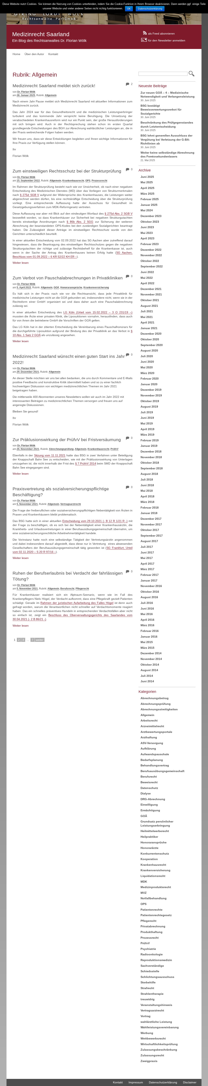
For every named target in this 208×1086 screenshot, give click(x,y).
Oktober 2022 (150, 261)
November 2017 (151, 524)
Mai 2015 (147, 642)
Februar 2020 (150, 378)
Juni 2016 (147, 608)
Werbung (147, 1033)
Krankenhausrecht (73, 180)
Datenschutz (149, 788)
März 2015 (147, 647)
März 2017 (147, 569)
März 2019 (147, 434)
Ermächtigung (150, 810)
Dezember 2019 (151, 389)
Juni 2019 (147, 417)
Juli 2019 (147, 412)
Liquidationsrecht (153, 876)
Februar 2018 (150, 507)
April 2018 (147, 496)
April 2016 (147, 619)
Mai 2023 (147, 232)
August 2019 (149, 406)
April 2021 (147, 322)
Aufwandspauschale (155, 754)
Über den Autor (34, 54)
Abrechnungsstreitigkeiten (159, 709)
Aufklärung (148, 748)
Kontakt (53, 54)
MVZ (144, 892)
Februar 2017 (150, 574)
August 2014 (149, 670)
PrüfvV (114, 449)
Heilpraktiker (149, 836)
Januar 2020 (149, 384)
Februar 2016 (150, 631)
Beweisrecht (149, 782)
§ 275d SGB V (29, 194)
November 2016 (151, 586)
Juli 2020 (147, 356)
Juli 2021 (147, 311)
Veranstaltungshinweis (156, 1005)
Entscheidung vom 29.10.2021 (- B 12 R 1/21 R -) (95, 521)
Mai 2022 (147, 277)
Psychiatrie (148, 948)
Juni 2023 (147, 227)
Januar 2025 (149, 204)
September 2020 (152, 345)
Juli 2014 (147, 675)
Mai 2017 (147, 558)
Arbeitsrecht (149, 720)
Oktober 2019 (150, 401)
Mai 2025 (147, 182)
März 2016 (147, 625)
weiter (39, 639)
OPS (87, 180)
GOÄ (56, 287)
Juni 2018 (147, 485)
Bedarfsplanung (152, 760)
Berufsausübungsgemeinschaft (162, 771)
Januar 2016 (149, 636)
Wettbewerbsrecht (153, 1038)
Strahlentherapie (152, 993)
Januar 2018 (149, 513)
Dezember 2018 (151, 451)
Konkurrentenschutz (155, 853)
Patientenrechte (151, 909)
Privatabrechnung (153, 926)
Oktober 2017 (150, 530)
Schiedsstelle (150, 971)
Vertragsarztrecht (70, 504)
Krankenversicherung (96, 287)
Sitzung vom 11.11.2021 (49, 455)
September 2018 (152, 468)
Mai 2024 (147, 210)
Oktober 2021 (150, 300)
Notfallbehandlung (154, 898)
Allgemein (50, 95)
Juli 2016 (147, 602)
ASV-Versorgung (152, 743)
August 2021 (149, 305)
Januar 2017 (149, 580)
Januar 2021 (149, 328)
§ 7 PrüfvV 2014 (85, 463)
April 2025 (147, 188)
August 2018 (149, 473)
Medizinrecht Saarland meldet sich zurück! (54, 85)
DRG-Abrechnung (153, 799)
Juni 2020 (147, 361)
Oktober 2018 (150, 462)
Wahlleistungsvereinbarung (160, 1027)
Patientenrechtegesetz (156, 915)
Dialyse (146, 793)
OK (129, 8)
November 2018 (151, 457)
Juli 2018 (147, 479)
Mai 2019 (147, 423)
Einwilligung (149, 804)
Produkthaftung (151, 932)
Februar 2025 (150, 199)
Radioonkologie (152, 954)
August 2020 (149, 350)
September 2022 (152, 266)
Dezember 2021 (151, 289)
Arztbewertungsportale (156, 731)
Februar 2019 (150, 440)
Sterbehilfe (148, 982)
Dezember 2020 (151, 333)
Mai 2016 (147, 614)
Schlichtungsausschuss (157, 977)
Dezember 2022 (151, 249)
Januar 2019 (149, 445)
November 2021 (151, 294)
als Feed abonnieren (161, 33)
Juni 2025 (147, 176)
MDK (144, 881)
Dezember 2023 (151, 216)
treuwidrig (148, 999)
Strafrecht (147, 988)
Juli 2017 (147, 546)
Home (16, 54)
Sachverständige (152, 965)
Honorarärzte (149, 847)
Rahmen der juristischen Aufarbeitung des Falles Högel (76, 602)
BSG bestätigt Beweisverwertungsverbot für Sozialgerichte (161, 109)
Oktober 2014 (150, 664)
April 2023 (147, 238)
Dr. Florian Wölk (26, 91)
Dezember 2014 (151, 653)
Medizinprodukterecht (156, 887)
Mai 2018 (147, 490)
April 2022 (147, 283)
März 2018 (147, 501)
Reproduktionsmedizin (156, 960)
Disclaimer (189, 1082)
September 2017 (152, 535)
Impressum (136, 1082)
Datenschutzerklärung (163, 1082)
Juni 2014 (147, 681)
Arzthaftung (149, 737)
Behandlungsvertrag (155, 765)
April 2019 (147, 429)
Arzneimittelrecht (152, 726)
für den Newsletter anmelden (166, 40)
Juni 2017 (147, 552)
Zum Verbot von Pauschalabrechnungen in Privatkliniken (68, 278)
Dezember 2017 (151, 518)
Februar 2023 (150, 244)
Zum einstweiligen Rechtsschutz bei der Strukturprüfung (67, 171)
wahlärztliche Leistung (156, 1021)
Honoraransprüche (71, 287)
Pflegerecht (82, 588)
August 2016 (149, 597)
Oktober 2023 (150, 221)
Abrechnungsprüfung (61, 449)
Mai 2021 (147, 317)
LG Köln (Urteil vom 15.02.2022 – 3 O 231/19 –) (97, 312)
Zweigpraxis (149, 1061)
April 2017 (147, 563)
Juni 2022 (147, 272)
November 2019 (151, 395)
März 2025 (147, 193)
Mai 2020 (147, 367)
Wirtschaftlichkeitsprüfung (159, 1044)
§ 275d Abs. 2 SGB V (118, 213)
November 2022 (151, 255)
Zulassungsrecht (152, 1055)
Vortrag (146, 1016)
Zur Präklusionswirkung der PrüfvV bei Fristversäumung (67, 439)
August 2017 (149, 541)
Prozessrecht (99, 180)
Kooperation (149, 859)
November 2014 (151, 659)
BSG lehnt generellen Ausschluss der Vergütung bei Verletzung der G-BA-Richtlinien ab (166, 139)
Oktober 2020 (150, 339)
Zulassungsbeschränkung (159, 1049)
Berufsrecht (67, 588)
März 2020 (147, 373)
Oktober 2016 (150, 591)
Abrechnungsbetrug (155, 698)
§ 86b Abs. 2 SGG (80, 221)
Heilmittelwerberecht (155, 831)
